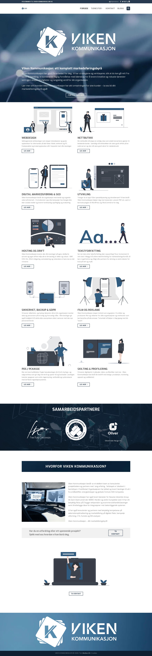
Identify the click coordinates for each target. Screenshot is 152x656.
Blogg (120, 8)
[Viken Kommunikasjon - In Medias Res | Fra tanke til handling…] (32, 8)
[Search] (128, 8)
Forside (84, 8)
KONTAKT (110, 8)
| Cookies (94, 653)
